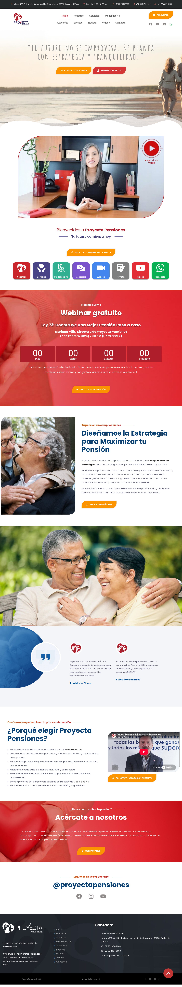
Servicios (94, 15)
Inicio (65, 15)
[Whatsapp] (171, 24)
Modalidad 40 (112, 15)
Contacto (120, 22)
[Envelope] (164, 24)
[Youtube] (157, 24)
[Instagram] (91, 896)
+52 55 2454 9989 (112, 950)
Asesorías (62, 22)
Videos (106, 22)
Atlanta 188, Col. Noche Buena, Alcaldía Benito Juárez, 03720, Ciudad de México (136, 940)
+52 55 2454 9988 (112, 946)
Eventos (78, 22)
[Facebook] (150, 24)
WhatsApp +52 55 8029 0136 (115, 955)
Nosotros (79, 15)
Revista (92, 22)
